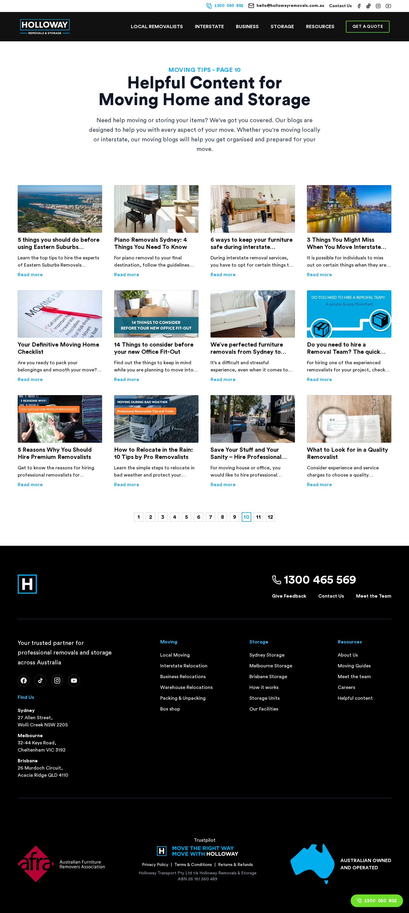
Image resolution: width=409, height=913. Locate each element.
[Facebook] (24, 681)
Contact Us (340, 6)
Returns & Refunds (235, 865)
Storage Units (264, 698)
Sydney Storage (266, 655)
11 (258, 517)
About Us (348, 655)
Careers (346, 687)
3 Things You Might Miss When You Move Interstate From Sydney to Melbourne (344, 244)
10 (246, 517)
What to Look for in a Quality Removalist (347, 453)
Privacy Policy (155, 865)
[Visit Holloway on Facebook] (359, 6)
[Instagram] (57, 681)
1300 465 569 (320, 580)
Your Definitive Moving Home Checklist (58, 348)
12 (270, 517)
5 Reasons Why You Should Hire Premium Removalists (55, 453)
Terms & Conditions (193, 865)
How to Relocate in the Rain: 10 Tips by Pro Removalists (153, 453)
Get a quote (367, 27)
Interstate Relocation (183, 665)
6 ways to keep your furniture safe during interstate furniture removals (251, 244)
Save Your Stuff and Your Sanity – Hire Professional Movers (245, 454)
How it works (263, 687)
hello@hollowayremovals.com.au (290, 6)
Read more (60, 274)
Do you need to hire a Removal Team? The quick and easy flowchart (343, 349)
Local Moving (175, 655)
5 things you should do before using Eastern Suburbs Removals (58, 244)
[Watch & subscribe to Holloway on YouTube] (388, 6)
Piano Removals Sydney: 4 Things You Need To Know (150, 243)
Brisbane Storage (268, 676)
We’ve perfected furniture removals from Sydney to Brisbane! (246, 349)
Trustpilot (205, 840)
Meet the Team (373, 596)
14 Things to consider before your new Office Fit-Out (153, 348)
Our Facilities (263, 709)
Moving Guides (354, 665)
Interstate (209, 26)
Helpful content (355, 698)
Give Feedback (289, 596)
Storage (282, 26)
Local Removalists (157, 26)
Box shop (170, 709)
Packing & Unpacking (183, 698)
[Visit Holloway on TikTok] (368, 6)
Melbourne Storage (270, 665)
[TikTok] (40, 681)
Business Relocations (183, 676)
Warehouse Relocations (186, 687)
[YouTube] (74, 681)
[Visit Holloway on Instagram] (378, 6)
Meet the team (354, 676)
